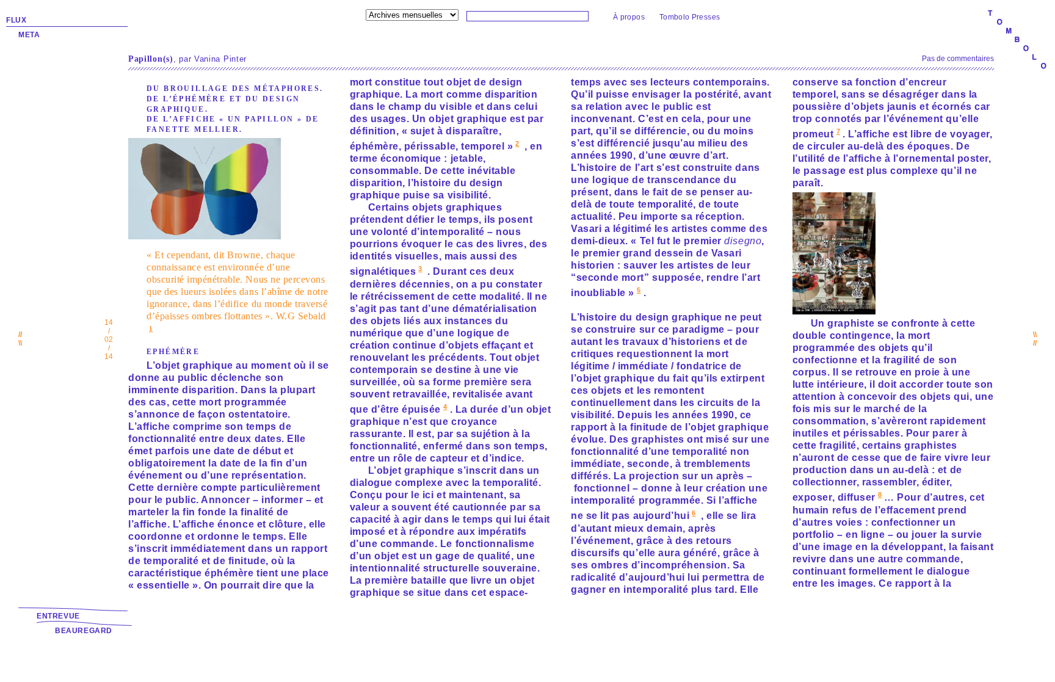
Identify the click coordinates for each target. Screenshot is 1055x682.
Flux (16, 20)
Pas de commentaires (958, 58)
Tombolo (1017, 40)
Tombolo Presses (689, 17)
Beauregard (83, 630)
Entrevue (58, 616)
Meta (29, 35)
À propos (629, 17)
